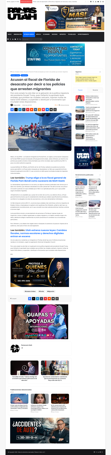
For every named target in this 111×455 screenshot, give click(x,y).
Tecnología (72, 34)
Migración (51, 291)
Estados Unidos (29, 34)
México (38, 34)
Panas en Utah (16, 105)
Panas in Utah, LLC (39, 452)
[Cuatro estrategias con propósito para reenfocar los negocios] (79, 109)
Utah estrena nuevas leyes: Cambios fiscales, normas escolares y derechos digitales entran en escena (38, 233)
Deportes (63, 34)
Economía (46, 34)
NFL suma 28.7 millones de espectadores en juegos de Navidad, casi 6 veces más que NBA (93, 117)
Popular (80, 90)
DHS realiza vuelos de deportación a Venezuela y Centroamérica (92, 136)
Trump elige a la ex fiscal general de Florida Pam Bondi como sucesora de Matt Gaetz (38, 179)
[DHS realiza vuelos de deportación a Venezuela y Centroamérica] (79, 136)
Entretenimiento (83, 34)
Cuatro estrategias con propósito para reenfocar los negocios (93, 108)
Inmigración (18, 34)
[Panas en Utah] (22, 14)
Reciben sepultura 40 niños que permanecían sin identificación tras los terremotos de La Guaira (94, 212)
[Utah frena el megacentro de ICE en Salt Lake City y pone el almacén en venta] (81, 203)
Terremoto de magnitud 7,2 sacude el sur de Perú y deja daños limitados (94, 190)
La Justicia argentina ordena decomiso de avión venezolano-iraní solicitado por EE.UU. (93, 127)
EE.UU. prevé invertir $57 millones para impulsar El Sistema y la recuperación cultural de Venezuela (59, 407)
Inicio (9, 34)
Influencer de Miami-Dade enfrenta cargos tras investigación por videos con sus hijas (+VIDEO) (39, 407)
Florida (42, 291)
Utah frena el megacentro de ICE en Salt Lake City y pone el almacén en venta (81, 211)
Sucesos (54, 34)
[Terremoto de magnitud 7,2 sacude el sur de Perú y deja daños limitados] (95, 182)
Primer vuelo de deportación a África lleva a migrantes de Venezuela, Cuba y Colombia (19, 406)
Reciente (95, 90)
